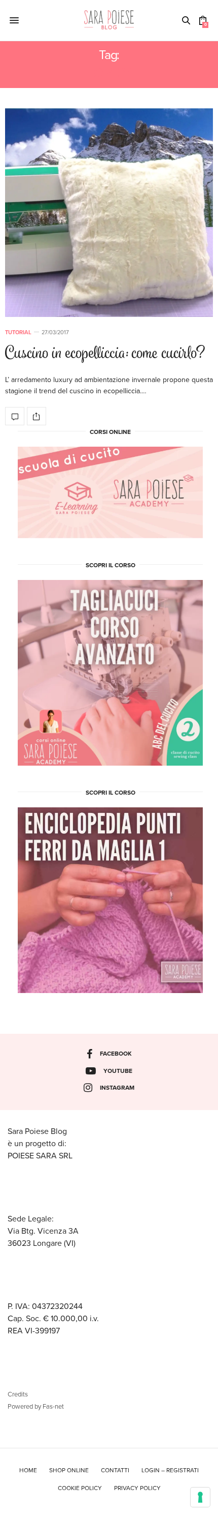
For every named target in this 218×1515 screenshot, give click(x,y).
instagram (117, 1087)
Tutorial (18, 332)
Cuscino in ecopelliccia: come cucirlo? (105, 354)
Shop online (69, 1470)
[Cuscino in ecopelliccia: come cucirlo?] (109, 212)
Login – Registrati (170, 1470)
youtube (117, 1070)
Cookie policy (80, 1488)
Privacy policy (137, 1488)
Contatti (115, 1470)
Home (28, 1470)
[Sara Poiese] (109, 20)
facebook (116, 1053)
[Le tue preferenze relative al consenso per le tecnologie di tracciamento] (200, 1497)
